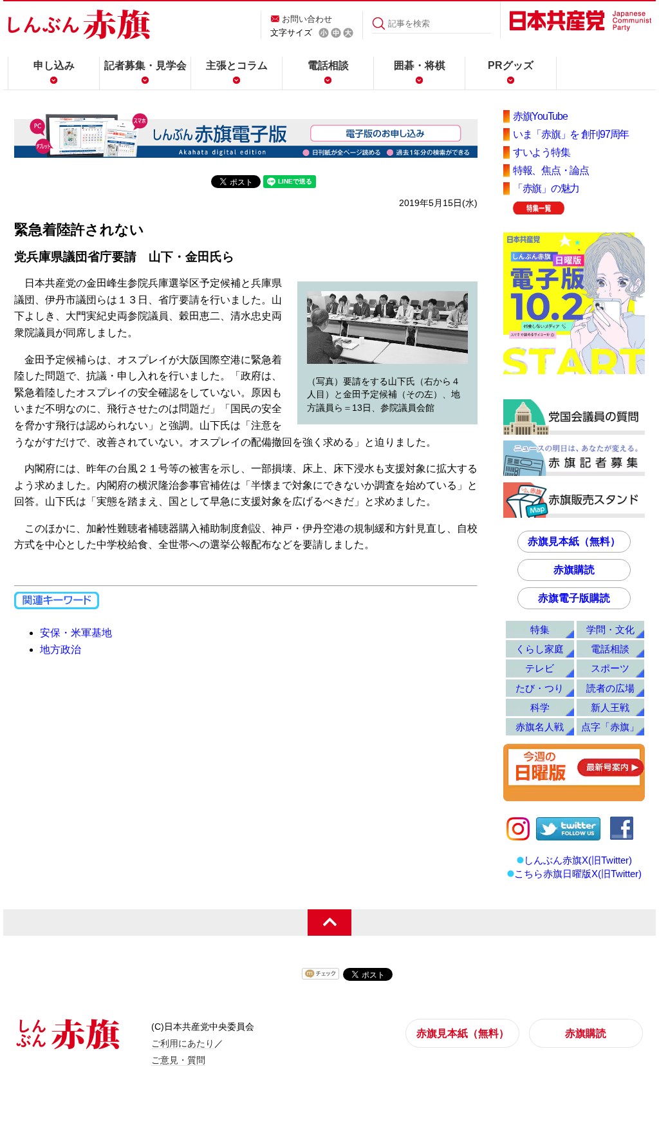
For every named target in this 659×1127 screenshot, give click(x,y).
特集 (540, 629)
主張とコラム (237, 65)
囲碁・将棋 (419, 65)
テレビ (539, 668)
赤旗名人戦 (539, 726)
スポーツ (610, 668)
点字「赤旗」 (610, 726)
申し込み (54, 65)
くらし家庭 (539, 648)
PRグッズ (511, 65)
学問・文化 (610, 629)
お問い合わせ (307, 19)
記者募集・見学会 (145, 65)
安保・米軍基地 (76, 632)
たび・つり (539, 688)
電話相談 (328, 65)
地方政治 (60, 649)
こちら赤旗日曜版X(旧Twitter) (578, 873)
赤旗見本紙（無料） (574, 541)
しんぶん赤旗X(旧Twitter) (578, 860)
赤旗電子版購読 (574, 597)
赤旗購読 (574, 569)
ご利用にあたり (182, 1043)
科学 (540, 707)
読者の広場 (610, 688)
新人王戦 (610, 707)
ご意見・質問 (178, 1060)
